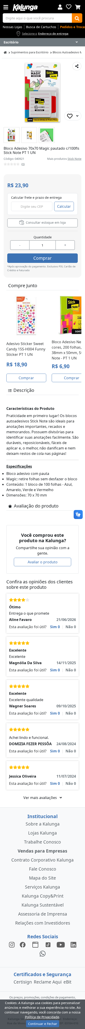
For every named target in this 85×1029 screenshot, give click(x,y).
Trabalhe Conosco (42, 842)
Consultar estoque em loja (45, 222)
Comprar (42, 258)
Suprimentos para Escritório (30, 52)
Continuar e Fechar (42, 1024)
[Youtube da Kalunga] (60, 944)
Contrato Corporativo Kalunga (42, 860)
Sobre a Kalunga (43, 824)
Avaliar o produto (43, 562)
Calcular (64, 206)
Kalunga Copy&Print (42, 896)
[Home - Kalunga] (5, 52)
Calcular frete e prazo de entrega (36, 197)
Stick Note (74, 159)
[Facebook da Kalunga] (23, 944)
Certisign (23, 982)
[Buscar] (77, 18)
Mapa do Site (42, 878)
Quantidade (43, 237)
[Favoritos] (68, 6)
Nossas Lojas (12, 27)
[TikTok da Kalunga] (48, 944)
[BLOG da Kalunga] (73, 944)
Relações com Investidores (42, 923)
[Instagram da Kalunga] (11, 944)
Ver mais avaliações (40, 797)
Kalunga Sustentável (43, 905)
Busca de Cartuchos (41, 27)
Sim (55, 626)
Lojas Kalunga (42, 833)
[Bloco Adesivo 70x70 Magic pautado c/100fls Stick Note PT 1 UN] (11, 135)
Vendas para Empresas (42, 851)
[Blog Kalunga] (35, 944)
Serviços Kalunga (42, 887)
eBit (67, 982)
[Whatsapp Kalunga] (42, 953)
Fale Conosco (42, 869)
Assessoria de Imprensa (42, 914)
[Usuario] (60, 6)
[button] (11, 135)
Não (71, 626)
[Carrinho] (77, 6)
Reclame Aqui (48, 982)
